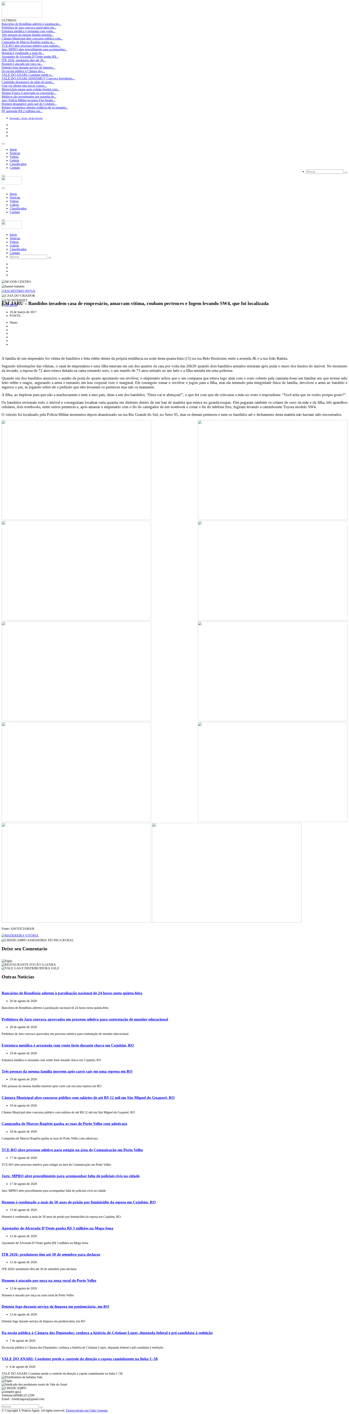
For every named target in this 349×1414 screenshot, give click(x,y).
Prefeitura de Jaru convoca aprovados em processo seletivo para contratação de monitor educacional (85, 1019)
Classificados (18, 164)
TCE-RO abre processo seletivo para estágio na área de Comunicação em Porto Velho (72, 1150)
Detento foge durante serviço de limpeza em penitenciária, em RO (55, 1306)
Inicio (13, 149)
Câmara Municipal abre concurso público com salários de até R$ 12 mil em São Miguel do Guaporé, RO (88, 1097)
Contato (15, 167)
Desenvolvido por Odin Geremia (87, 1410)
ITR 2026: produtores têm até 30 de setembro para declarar (51, 1254)
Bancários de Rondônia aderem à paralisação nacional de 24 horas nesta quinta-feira (72, 993)
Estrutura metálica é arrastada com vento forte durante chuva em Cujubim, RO (68, 1045)
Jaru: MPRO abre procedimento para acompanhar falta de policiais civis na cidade (71, 1176)
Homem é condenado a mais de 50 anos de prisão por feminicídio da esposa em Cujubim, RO (79, 1202)
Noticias (15, 153)
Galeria (14, 160)
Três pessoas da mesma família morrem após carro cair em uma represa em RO (67, 1071)
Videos (14, 156)
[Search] (345, 172)
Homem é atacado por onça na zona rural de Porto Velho (49, 1280)
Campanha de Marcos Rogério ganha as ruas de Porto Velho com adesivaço (64, 1124)
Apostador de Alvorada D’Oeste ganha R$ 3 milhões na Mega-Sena (57, 1228)
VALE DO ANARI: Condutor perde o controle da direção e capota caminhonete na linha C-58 (80, 1359)
